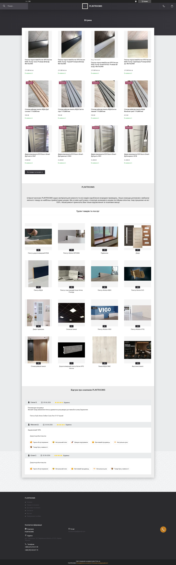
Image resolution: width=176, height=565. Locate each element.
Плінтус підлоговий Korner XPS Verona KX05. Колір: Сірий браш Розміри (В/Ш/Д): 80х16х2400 (137, 61)
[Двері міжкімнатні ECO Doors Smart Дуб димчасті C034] (71, 138)
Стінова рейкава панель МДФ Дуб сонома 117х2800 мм (37, 110)
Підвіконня (104, 253)
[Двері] (137, 236)
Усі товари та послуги (34, 172)
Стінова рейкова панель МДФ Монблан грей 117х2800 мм (134, 110)
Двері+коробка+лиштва (38, 436)
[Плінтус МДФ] (38, 273)
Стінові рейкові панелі (38, 366)
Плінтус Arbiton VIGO (104, 329)
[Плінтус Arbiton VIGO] (104, 312)
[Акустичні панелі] (137, 349)
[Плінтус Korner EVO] (137, 273)
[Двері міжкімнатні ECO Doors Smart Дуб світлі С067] (38, 138)
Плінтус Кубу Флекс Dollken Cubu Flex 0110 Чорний (46, 416)
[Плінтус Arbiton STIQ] (137, 312)
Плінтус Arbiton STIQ (137, 329)
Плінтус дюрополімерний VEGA (38, 253)
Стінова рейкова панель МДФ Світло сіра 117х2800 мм (71, 110)
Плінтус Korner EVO (137, 290)
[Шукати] (4, 6)
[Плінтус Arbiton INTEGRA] (71, 236)
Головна (29, 502)
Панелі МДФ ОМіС (104, 366)
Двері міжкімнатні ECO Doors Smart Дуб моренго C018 (136, 155)
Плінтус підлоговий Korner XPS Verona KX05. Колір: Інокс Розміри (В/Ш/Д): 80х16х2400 (38, 61)
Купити (31, 71)
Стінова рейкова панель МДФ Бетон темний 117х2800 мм (103, 110)
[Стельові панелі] (71, 312)
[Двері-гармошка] (38, 312)
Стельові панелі (71, 329)
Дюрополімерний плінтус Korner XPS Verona (71, 367)
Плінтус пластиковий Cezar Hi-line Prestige (71, 291)
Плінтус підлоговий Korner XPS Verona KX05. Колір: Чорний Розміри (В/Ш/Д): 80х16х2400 (71, 61)
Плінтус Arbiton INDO (104, 290)
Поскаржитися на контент (83, 563)
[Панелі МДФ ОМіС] (104, 349)
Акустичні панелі (137, 366)
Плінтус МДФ (38, 290)
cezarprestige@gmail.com (76, 531)
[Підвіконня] (104, 236)
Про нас (29, 513)
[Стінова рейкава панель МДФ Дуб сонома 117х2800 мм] (38, 93)
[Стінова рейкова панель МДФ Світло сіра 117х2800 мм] (71, 93)
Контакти (30, 510)
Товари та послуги (33, 505)
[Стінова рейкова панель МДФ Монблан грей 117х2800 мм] (137, 93)
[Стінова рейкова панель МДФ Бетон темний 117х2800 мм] (104, 93)
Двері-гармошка (38, 329)
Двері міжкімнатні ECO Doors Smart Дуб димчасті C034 (70, 155)
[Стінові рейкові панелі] (38, 349)
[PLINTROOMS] (85, 6)
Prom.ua (97, 561)
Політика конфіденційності (100, 563)
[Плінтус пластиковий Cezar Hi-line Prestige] (71, 273)
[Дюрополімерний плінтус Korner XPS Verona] (71, 349)
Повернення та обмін (34, 516)
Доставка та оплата (33, 508)
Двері (138, 253)
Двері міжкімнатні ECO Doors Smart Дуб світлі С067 (37, 155)
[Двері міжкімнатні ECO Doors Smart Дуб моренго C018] (137, 138)
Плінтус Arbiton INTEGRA (71, 253)
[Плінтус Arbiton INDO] (104, 273)
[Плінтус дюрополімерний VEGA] (38, 236)
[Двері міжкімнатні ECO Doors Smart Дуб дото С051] (104, 138)
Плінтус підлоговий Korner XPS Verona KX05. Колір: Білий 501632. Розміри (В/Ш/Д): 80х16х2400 (104, 64)
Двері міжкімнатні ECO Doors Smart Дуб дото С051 (103, 155)
